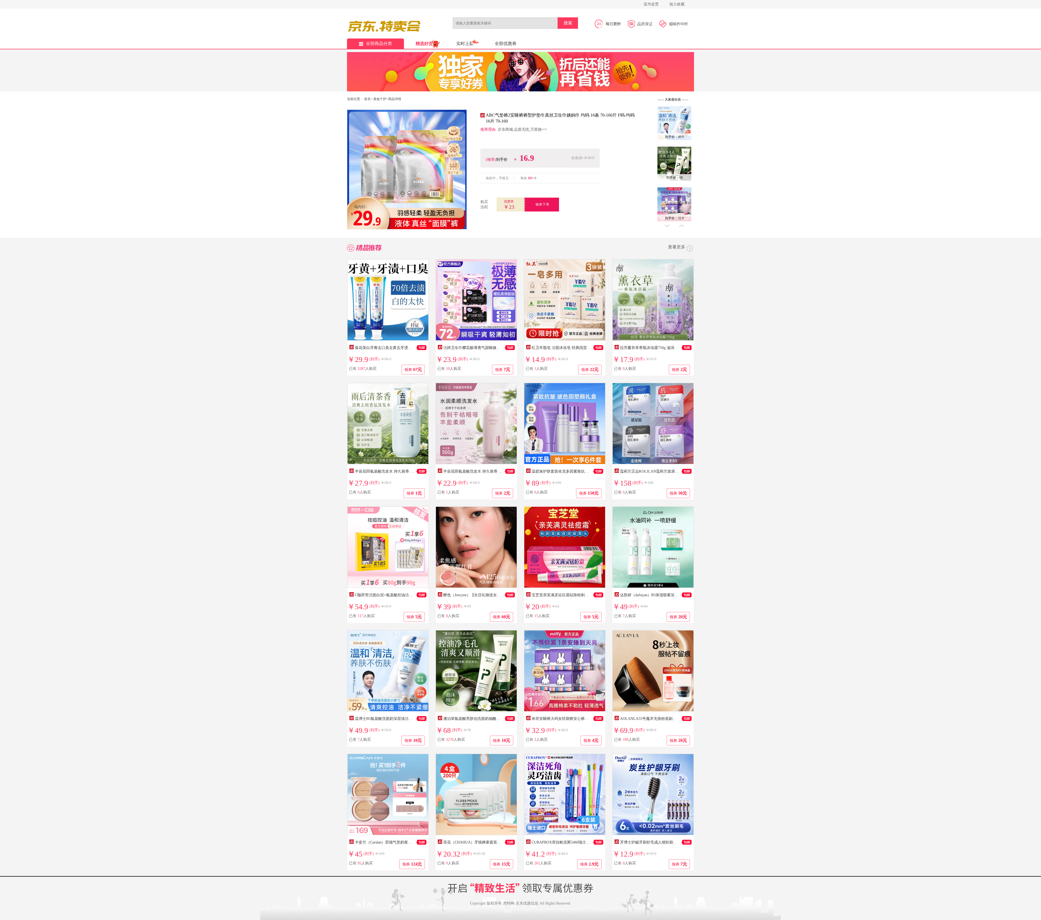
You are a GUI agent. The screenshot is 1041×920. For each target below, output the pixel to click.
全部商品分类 (379, 43)
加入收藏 (677, 4)
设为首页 (651, 4)
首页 (367, 99)
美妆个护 (379, 99)
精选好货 (424, 43)
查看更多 (676, 247)
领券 (413, 369)
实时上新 (465, 43)
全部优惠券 (505, 43)
